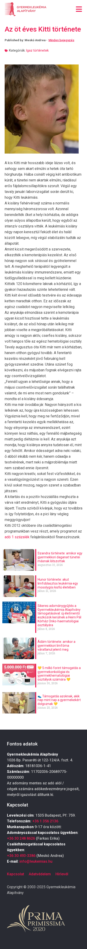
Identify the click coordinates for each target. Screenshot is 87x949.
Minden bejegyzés (61, 40)
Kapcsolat (15, 874)
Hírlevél (61, 874)
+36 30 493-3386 (21, 855)
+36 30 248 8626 (21, 838)
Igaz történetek (37, 50)
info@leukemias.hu (35, 861)
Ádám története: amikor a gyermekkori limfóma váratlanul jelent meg (56, 645)
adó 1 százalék (17, 537)
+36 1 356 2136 (45, 821)
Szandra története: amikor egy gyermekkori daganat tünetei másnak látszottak (60, 557)
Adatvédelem (40, 874)
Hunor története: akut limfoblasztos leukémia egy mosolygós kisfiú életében (58, 583)
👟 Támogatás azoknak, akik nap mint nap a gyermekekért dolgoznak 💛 (59, 700)
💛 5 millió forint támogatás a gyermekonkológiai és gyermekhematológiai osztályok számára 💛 (59, 673)
